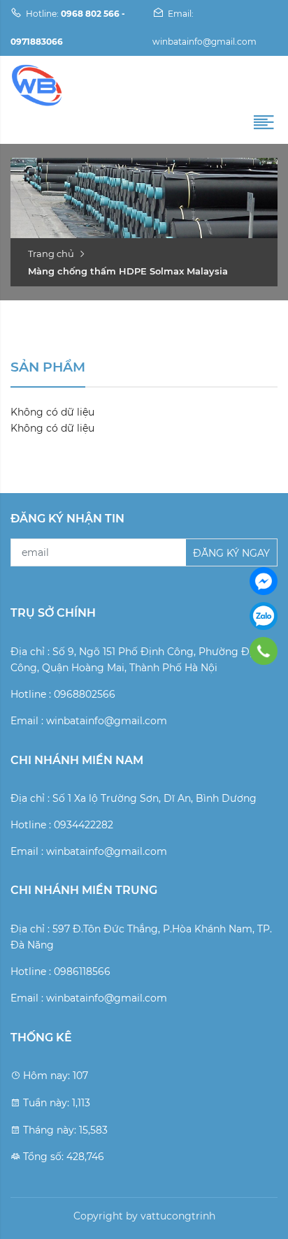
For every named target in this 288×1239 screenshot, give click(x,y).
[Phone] (264, 651)
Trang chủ (51, 253)
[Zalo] (264, 616)
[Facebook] (264, 581)
